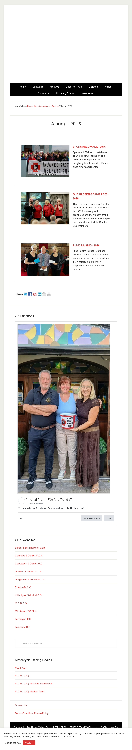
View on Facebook (92, 518)
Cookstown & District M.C (28, 563)
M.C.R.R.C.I (21, 603)
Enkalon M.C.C (23, 587)
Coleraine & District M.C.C (29, 555)
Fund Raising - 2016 (86, 245)
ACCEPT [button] (29, 742)
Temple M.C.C (22, 627)
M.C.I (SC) (20, 667)
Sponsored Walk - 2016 (89, 146)
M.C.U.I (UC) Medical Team (29, 691)
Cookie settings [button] (13, 742)
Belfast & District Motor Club (30, 547)
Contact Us (21, 705)
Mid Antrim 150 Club (25, 611)
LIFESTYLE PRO (59, 727)
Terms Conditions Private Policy (32, 713)
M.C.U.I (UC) (22, 675)
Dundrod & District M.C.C (28, 571)
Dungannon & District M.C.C (30, 579)
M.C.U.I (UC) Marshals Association (33, 683)
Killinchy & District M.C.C (28, 595)
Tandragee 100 (23, 619)
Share (109, 518)
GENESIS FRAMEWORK (80, 727)
